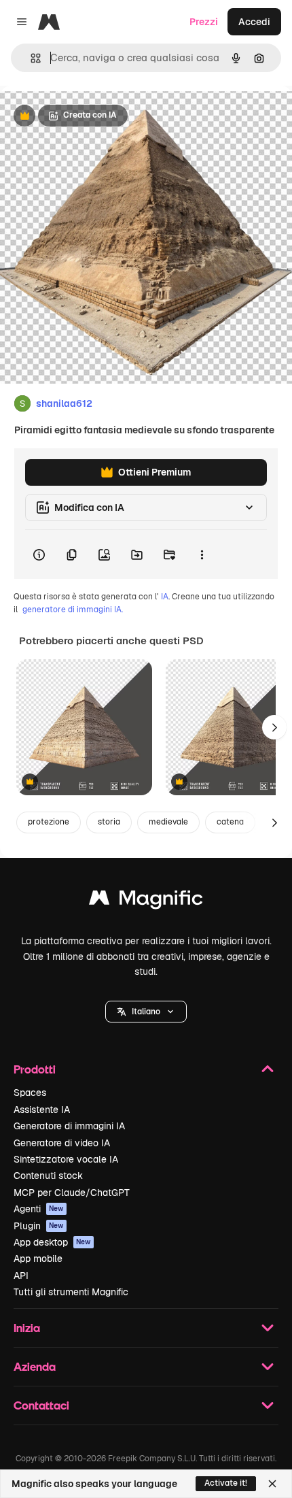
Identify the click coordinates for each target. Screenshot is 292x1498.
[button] (146, 1011)
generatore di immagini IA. (72, 609)
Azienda (35, 1366)
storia (109, 821)
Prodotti (35, 1069)
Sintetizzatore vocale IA (66, 1159)
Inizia (27, 1327)
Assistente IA (42, 1109)
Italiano (146, 1011)
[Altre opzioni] (201, 554)
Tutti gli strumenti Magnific (71, 1292)
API (21, 1275)
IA (164, 596)
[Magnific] (146, 901)
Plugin (39, 1226)
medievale (168, 821)
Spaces (30, 1092)
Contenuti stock (48, 1175)
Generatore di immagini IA (69, 1126)
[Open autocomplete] (30, 58)
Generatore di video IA (62, 1143)
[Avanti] (274, 727)
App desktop (52, 1242)
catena (230, 821)
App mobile (38, 1258)
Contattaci (41, 1405)
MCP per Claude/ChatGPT (72, 1192)
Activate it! (225, 1483)
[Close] (272, 1484)
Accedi (254, 22)
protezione (48, 821)
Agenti (39, 1209)
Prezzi (203, 22)
